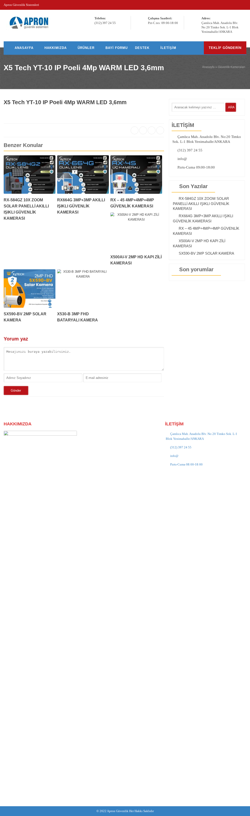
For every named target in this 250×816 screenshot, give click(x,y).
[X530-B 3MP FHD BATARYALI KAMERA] (83, 290)
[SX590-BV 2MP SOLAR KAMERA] (29, 290)
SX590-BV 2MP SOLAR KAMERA (206, 253)
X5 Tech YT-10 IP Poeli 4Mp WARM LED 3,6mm (84, 68)
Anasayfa (208, 67)
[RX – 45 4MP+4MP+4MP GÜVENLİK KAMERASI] (136, 176)
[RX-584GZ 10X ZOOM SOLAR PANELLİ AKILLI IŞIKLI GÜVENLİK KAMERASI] (29, 176)
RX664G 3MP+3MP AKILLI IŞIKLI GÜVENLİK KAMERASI (81, 206)
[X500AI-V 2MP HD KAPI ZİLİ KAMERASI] (136, 233)
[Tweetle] (143, 130)
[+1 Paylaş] (152, 130)
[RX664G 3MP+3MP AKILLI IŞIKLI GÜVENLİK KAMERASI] (83, 176)
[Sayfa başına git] (241, 810)
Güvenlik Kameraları (231, 67)
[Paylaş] (134, 130)
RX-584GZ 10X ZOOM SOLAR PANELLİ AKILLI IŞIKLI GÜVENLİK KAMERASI (201, 203)
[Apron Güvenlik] (31, 23)
